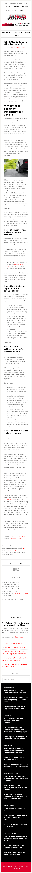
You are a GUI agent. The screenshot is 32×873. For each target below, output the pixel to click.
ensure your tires (9, 499)
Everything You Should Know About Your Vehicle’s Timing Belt (15, 817)
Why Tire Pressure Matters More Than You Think (14, 853)
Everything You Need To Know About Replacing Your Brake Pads (16, 700)
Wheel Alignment (16, 538)
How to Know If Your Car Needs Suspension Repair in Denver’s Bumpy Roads (15, 750)
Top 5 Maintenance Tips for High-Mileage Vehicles (15, 846)
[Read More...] (19, 637)
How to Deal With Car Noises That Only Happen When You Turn (15, 838)
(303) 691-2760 (11, 550)
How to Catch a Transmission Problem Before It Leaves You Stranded (16, 778)
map (23, 548)
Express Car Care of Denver (16, 17)
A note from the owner (21, 593)
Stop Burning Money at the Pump (14, 647)
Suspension (24, 536)
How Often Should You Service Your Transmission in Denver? (15, 787)
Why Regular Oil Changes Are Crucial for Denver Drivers (15, 738)
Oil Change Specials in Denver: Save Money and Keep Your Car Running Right (15, 730)
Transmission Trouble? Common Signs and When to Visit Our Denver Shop (15, 796)
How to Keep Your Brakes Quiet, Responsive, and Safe (15, 692)
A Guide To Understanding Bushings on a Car (14, 759)
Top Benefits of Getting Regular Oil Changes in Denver (13, 720)
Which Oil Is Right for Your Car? (13, 643)
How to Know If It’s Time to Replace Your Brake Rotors (14, 708)
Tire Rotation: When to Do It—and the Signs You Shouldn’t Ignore (15, 624)
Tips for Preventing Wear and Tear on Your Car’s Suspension (16, 766)
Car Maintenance (15, 536)
